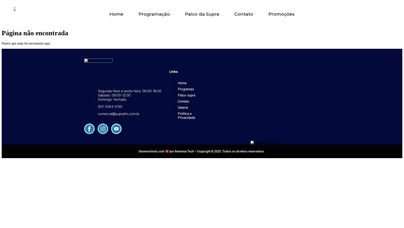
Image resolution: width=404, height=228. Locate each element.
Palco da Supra (202, 14)
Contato (243, 14)
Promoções (281, 14)
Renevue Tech (184, 151)
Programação (154, 14)
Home (116, 14)
